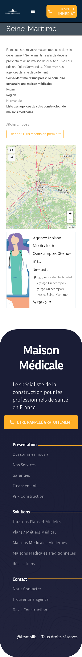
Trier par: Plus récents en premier (33, 134)
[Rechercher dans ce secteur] (11, 150)
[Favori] (11, 304)
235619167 (44, 302)
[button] (70, 214)
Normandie (40, 269)
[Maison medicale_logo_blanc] (12, 10)
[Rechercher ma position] (11, 157)
